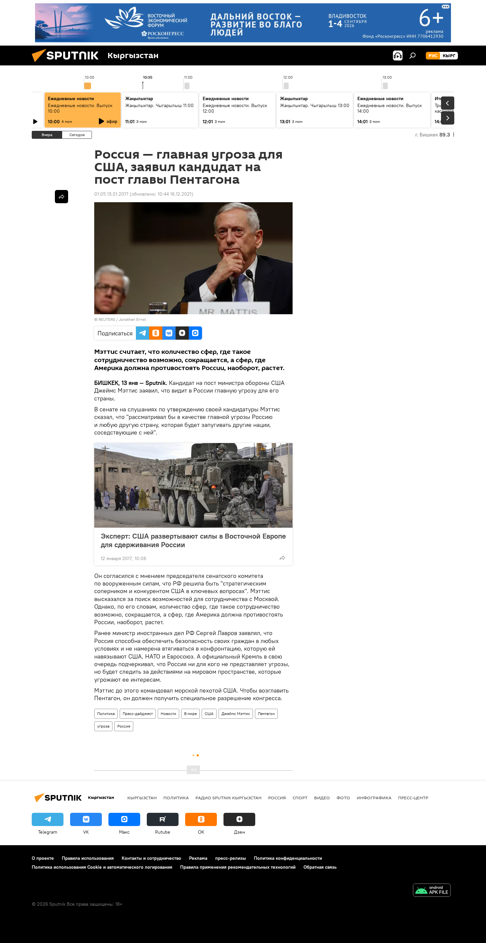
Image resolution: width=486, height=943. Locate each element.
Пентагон (266, 713)
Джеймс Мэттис (236, 713)
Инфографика (374, 798)
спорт (300, 798)
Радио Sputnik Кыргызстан (228, 798)
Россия (123, 726)
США (209, 713)
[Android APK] (431, 891)
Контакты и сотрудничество (151, 858)
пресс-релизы (230, 858)
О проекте (43, 858)
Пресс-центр (413, 798)
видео (322, 798)
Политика (106, 713)
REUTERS (107, 319)
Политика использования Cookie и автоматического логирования (102, 867)
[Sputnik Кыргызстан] (67, 64)
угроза (103, 726)
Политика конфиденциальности (288, 858)
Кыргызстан (142, 798)
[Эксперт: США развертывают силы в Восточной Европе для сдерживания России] (193, 485)
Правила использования (88, 858)
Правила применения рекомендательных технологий (238, 867)
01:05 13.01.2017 (111, 194)
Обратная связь (320, 867)
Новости (168, 713)
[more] (282, 557)
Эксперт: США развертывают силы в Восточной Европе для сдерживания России (193, 540)
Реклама (198, 858)
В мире (190, 713)
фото (343, 798)
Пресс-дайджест (138, 713)
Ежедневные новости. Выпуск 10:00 (80, 108)
